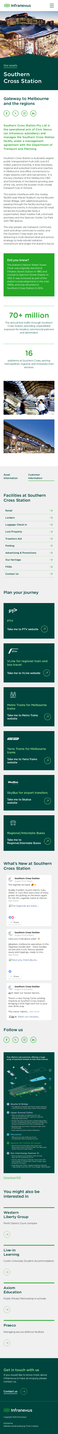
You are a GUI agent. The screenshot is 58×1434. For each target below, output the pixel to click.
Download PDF (12, 1177)
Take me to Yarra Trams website (22, 760)
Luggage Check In (16, 524)
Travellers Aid (13, 538)
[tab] (14, 476)
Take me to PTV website (22, 629)
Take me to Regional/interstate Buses (24, 841)
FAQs (8, 566)
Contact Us (11, 573)
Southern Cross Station (27, 878)
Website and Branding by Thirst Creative (21, 1426)
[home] (17, 5)
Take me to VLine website (23, 673)
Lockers (10, 517)
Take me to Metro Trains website (22, 716)
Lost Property (13, 531)
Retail (8, 510)
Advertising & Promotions (20, 552)
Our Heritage (13, 559)
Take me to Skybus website (19, 801)
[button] (52, 5)
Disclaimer (8, 1423)
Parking (9, 545)
